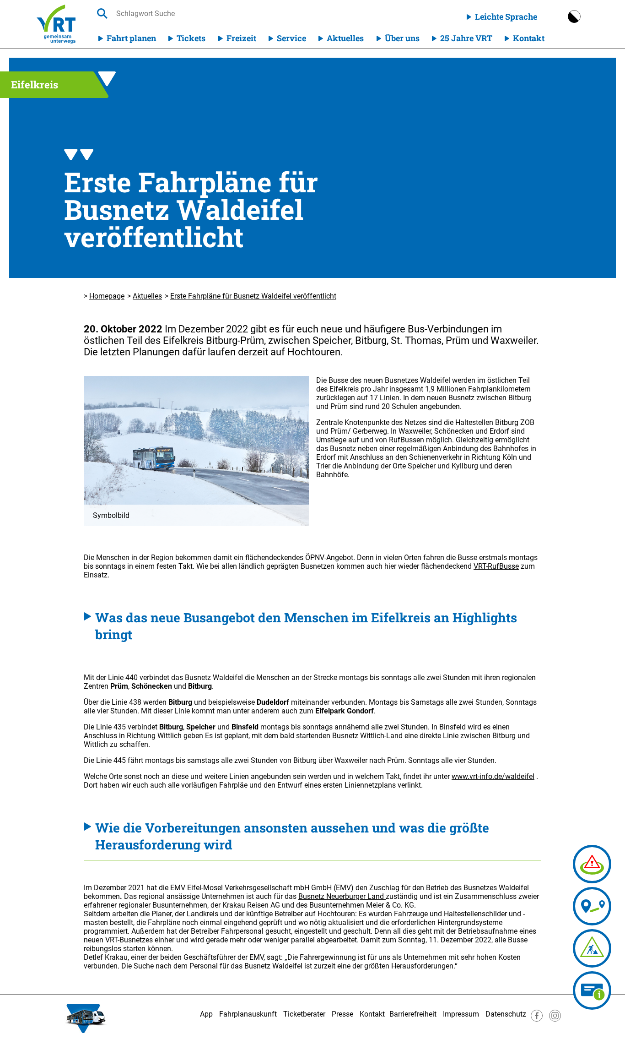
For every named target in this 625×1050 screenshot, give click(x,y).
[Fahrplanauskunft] (592, 906)
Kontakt (528, 38)
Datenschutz (505, 1014)
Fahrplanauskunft (248, 1014)
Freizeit (241, 38)
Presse (342, 1014)
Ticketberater (304, 1014)
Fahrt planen (131, 38)
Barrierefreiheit (412, 1014)
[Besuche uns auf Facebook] (537, 1019)
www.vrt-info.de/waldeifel (493, 776)
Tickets (191, 38)
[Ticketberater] (592, 990)
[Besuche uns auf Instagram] (555, 1019)
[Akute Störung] (592, 864)
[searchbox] (202, 13)
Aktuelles (345, 38)
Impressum (461, 1014)
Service (291, 38)
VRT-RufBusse (496, 566)
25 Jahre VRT (466, 38)
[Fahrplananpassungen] (592, 948)
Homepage (106, 296)
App (206, 1014)
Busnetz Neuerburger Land (342, 896)
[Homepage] (56, 24)
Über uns (402, 38)
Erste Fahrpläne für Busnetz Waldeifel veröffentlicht (253, 296)
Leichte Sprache (506, 16)
